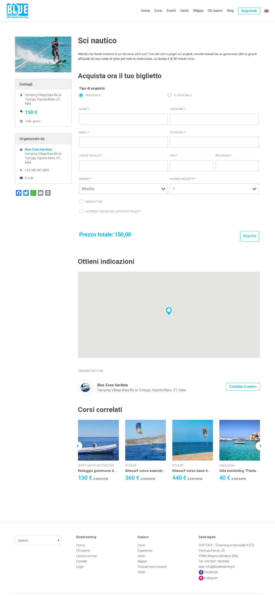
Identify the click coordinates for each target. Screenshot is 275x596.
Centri (184, 11)
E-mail (29, 178)
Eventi (171, 11)
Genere (85, 178)
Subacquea (227, 465)
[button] (38, 540)
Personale (93, 95)
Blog (230, 11)
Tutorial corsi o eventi (152, 566)
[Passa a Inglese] (266, 10)
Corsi (158, 11)
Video (141, 572)
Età (173, 155)
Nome (84, 109)
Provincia (223, 155)
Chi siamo (215, 11)
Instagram (211, 578)
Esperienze (145, 550)
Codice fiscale (90, 155)
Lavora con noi (86, 556)
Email (84, 132)
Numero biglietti (183, 178)
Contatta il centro (243, 387)
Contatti (81, 561)
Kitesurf (131, 465)
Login (80, 566)
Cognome (177, 109)
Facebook (211, 572)
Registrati (249, 11)
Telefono (177, 132)
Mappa (198, 11)
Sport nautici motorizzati (96, 465)
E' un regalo (183, 95)
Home (145, 11)
